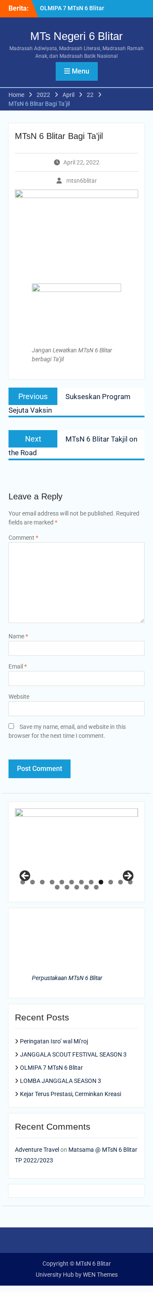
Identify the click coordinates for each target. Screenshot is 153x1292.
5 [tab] (62, 882)
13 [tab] (57, 887)
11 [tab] (120, 882)
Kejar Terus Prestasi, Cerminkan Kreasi (70, 1094)
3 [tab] (42, 882)
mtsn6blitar (81, 180)
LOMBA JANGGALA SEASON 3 (60, 1080)
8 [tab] (91, 882)
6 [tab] (71, 882)
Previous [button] (25, 876)
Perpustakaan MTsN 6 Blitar (67, 978)
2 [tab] (32, 882)
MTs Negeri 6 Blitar (76, 36)
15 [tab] (76, 887)
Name (18, 636)
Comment (23, 537)
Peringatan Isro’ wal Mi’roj (54, 1041)
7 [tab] (81, 882)
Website (18, 696)
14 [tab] (67, 887)
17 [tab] (96, 887)
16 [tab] (86, 887)
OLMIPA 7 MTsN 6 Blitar (72, 8)
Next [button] (127, 876)
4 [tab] (52, 882)
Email (17, 666)
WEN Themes (100, 1274)
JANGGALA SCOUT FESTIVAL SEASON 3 (73, 1054)
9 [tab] (101, 882)
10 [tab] (110, 882)
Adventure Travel (37, 1149)
